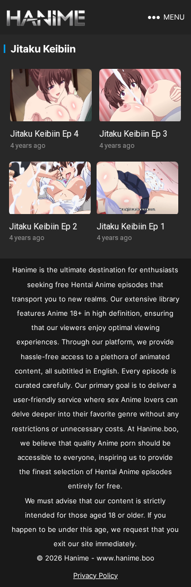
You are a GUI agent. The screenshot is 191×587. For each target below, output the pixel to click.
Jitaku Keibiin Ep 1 (131, 226)
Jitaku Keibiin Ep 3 (133, 134)
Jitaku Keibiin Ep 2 (43, 226)
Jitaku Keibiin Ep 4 (44, 134)
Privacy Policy (95, 575)
